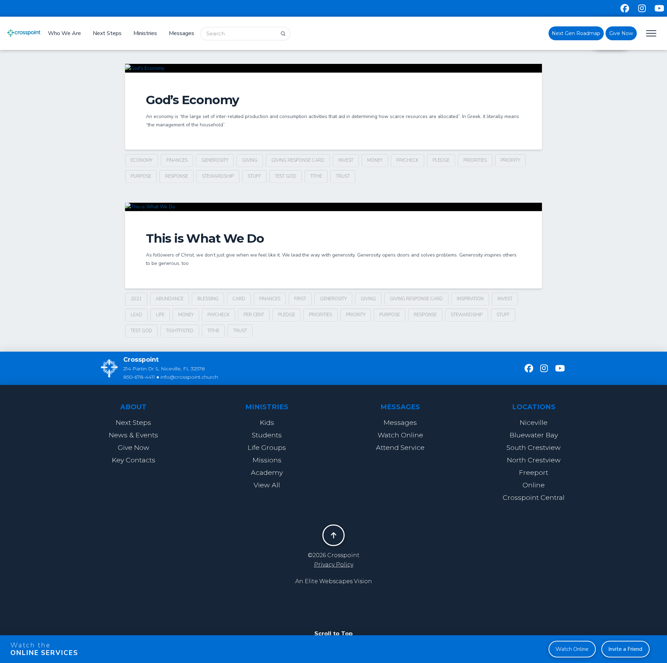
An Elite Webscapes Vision (333, 581)
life (160, 315)
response (176, 176)
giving (249, 160)
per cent (254, 315)
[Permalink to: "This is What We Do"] (333, 207)
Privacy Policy (333, 564)
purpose (141, 176)
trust (343, 176)
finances (177, 160)
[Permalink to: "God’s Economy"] (333, 68)
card (238, 299)
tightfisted (179, 331)
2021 (136, 299)
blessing (208, 299)
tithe (316, 176)
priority (510, 160)
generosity (214, 160)
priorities (475, 160)
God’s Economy (192, 99)
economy (142, 160)
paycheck (407, 160)
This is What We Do (205, 238)
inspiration (470, 299)
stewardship (218, 176)
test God (285, 176)
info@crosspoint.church (189, 377)
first (300, 299)
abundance (169, 299)
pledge (441, 160)
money (374, 160)
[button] (651, 33)
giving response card (297, 160)
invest (345, 160)
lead (136, 315)
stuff (254, 176)
